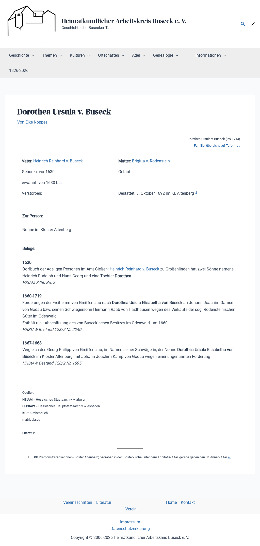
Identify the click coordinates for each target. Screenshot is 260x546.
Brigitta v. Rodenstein (151, 161)
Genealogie (163, 55)
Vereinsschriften (77, 502)
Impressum (130, 522)
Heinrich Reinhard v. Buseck (58, 161)
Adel (136, 55)
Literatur (103, 502)
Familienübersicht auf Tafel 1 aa (217, 145)
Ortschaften (108, 55)
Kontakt (188, 502)
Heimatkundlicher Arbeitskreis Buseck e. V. (123, 20)
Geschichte (19, 55)
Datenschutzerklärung (130, 528)
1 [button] (196, 192)
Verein (131, 509)
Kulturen (77, 55)
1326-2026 (18, 70)
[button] (243, 24)
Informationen (208, 55)
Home (171, 502)
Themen (49, 55)
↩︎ (229, 457)
